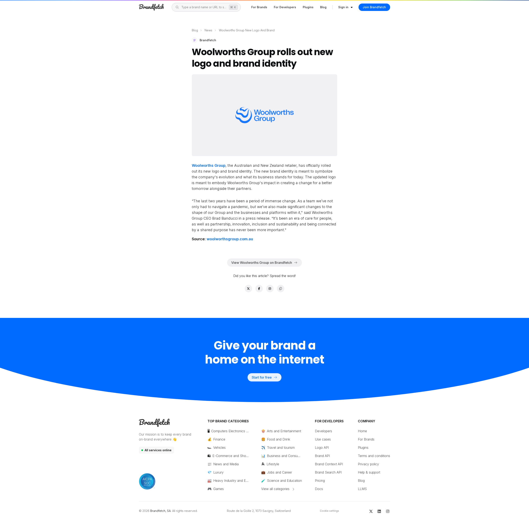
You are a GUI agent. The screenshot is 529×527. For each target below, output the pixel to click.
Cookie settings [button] (329, 510)
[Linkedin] (379, 511)
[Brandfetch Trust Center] (147, 481)
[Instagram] (387, 511)
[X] (371, 511)
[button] (345, 7)
